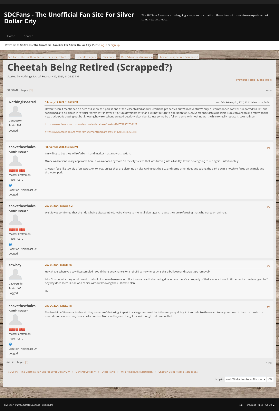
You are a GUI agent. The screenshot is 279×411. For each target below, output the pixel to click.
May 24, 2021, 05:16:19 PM (58, 264)
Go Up (10, 362)
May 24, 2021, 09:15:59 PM (58, 305)
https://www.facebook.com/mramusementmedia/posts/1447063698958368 (90, 132)
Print (269, 90)
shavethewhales (22, 147)
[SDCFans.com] (10, 185)
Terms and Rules (254, 404)
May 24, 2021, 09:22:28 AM (59, 205)
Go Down (12, 90)
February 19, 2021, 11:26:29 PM (61, 102)
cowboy (15, 265)
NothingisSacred (22, 102)
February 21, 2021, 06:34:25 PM (61, 146)
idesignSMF (48, 405)
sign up (115, 45)
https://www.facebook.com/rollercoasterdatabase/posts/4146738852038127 (91, 124)
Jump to (219, 379)
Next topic (264, 80)
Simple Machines (31, 405)
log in (103, 45)
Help (240, 404)
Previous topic (245, 80)
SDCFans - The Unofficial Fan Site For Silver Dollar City (69, 17)
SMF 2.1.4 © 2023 (13, 405)
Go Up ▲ (270, 404)
